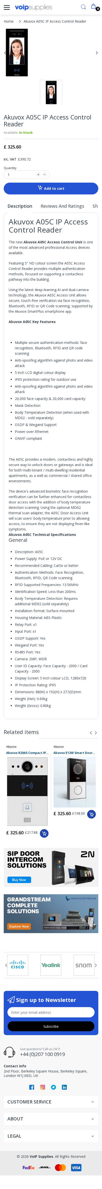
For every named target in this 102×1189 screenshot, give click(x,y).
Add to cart (54, 188)
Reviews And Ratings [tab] (62, 206)
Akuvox (11, 747)
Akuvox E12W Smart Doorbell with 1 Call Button (74, 753)
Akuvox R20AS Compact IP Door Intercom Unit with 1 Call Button (27, 753)
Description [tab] (19, 206)
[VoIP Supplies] (33, 7)
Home (9, 21)
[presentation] (90, 732)
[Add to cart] (44, 833)
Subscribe (51, 1026)
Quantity (10, 168)
